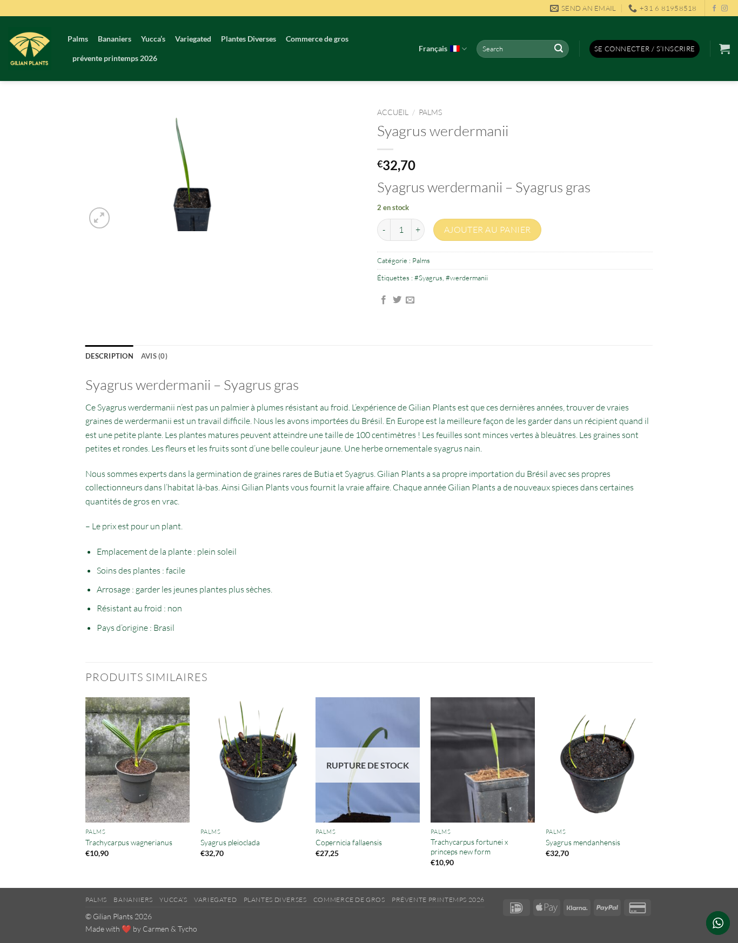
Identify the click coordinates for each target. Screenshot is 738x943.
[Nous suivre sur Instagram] (724, 8)
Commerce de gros (317, 38)
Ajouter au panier (487, 229)
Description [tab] (109, 356)
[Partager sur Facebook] (383, 300)
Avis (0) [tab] (154, 356)
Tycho (187, 928)
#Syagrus (428, 277)
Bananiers (114, 38)
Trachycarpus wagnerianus (128, 842)
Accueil (392, 112)
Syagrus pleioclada (230, 842)
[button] (644, 49)
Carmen (156, 928)
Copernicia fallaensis (349, 842)
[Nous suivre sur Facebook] (714, 8)
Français (433, 48)
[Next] (649, 791)
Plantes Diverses (248, 38)
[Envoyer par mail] (410, 300)
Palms (78, 38)
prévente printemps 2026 (114, 58)
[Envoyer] (558, 49)
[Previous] (86, 791)
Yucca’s (153, 38)
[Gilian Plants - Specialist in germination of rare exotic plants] (29, 48)
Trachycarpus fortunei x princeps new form (469, 847)
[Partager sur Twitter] (397, 300)
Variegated (193, 38)
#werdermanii (467, 277)
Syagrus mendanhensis (583, 842)
